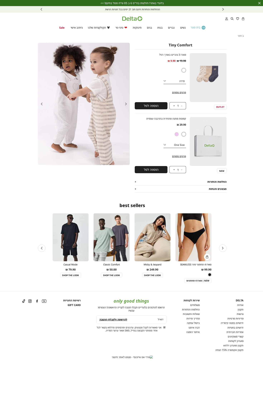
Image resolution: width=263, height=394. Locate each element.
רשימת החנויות (72, 300)
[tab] (181, 181)
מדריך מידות (193, 318)
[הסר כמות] (183, 105)
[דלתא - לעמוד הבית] (132, 18)
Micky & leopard (152, 264)
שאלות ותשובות (191, 314)
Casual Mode (70, 264)
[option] (184, 70)
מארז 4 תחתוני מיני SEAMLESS (195, 264)
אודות (240, 305)
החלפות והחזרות (191, 309)
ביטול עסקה (193, 323)
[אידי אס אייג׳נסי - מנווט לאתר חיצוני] (132, 357)
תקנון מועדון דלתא (233, 345)
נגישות (240, 314)
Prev (223, 9)
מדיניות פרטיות (235, 318)
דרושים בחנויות (235, 327)
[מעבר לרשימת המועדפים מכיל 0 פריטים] (237, 18)
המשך (41, 9)
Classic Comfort (111, 264)
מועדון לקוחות (235, 341)
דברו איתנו (194, 327)
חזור (240, 36)
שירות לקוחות (192, 300)
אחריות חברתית (235, 332)
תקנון (240, 309)
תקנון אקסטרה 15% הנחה (229, 350)
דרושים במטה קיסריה (232, 323)
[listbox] (183, 70)
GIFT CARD (74, 305)
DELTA (239, 300)
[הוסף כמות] (172, 105)
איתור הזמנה (193, 332)
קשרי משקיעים (235, 336)
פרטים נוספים (179, 92)
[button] (243, 18)
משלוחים (195, 305)
